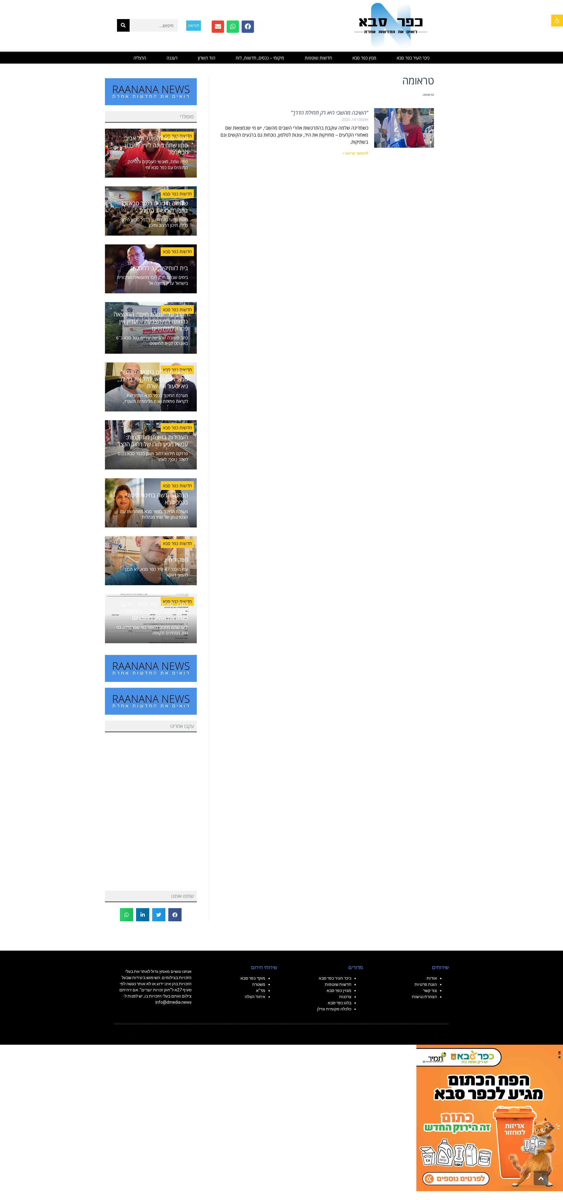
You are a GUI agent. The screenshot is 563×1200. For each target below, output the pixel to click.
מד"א (260, 990)
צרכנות (345, 996)
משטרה (258, 984)
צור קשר (430, 990)
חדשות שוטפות (318, 58)
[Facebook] (248, 27)
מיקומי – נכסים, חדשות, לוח (260, 58)
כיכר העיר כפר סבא (413, 58)
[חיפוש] (123, 25)
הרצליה (139, 58)
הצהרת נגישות (424, 996)
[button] (557, 20)
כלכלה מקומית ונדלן (334, 1009)
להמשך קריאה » (355, 153)
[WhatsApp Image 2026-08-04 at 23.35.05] (489, 1117)
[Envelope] (218, 27)
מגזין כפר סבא (364, 58)
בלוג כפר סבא (339, 1002)
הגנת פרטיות (426, 984)
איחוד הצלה (255, 996)
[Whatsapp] (233, 27)
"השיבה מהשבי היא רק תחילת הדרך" (329, 112)
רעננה (172, 58)
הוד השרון (206, 58)
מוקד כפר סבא (252, 978)
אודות (432, 978)
